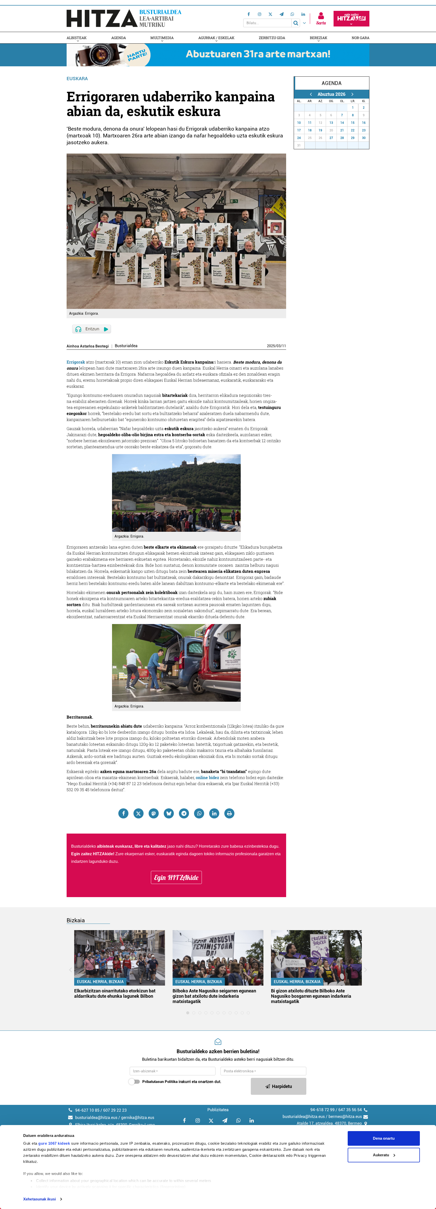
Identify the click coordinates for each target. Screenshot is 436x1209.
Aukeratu (381, 1155)
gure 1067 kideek (54, 1143)
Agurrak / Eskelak (216, 37)
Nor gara (360, 37)
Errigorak (76, 362)
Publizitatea (218, 1109)
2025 (271, 346)
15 (353, 123)
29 (323, 107)
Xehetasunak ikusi (39, 1199)
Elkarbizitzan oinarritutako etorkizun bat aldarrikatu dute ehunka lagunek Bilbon (114, 993)
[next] (352, 94)
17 (299, 130)
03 (279, 346)
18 (310, 130)
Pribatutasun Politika (160, 1081)
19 (320, 130)
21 (342, 130)
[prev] (311, 94)
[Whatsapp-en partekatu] (199, 813)
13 (331, 123)
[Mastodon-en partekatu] (154, 813)
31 (345, 107)
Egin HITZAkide (176, 877)
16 (364, 123)
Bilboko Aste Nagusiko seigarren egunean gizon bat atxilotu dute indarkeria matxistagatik (214, 996)
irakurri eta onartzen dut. (181, 1081)
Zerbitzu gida (272, 37)
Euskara (77, 78)
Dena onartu (384, 1138)
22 (353, 130)
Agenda (118, 37)
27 (302, 107)
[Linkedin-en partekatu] (214, 813)
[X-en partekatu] (138, 813)
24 (299, 138)
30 (334, 107)
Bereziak (318, 37)
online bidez (207, 777)
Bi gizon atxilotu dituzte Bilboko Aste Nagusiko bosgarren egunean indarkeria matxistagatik (311, 996)
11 (284, 346)
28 (313, 107)
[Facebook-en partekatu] (123, 813)
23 (364, 130)
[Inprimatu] (229, 813)
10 (299, 123)
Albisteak (77, 37)
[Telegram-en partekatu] (184, 813)
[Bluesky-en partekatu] (169, 813)
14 (342, 123)
